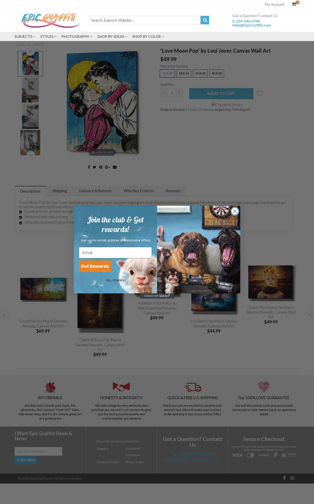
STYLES (47, 36)
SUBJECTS (24, 36)
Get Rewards (95, 266)
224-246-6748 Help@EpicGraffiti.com (251, 23)
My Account (274, 4)
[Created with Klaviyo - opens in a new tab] (157, 296)
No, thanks (115, 280)
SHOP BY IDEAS (111, 36)
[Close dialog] (235, 211)
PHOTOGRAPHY (76, 36)
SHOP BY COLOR (146, 36)
